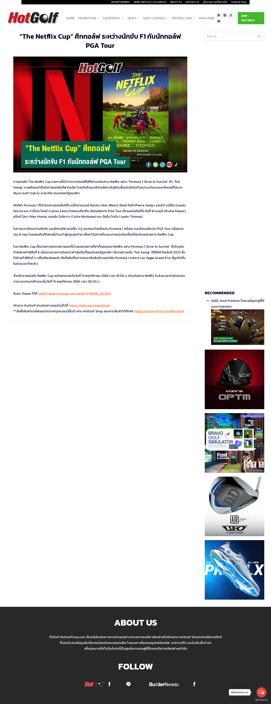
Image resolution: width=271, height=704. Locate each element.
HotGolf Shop (239, 2)
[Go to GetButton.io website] (261, 700)
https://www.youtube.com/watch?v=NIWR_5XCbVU (74, 293)
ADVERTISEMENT (120, 2)
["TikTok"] (231, 15)
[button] (98, 18)
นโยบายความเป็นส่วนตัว (215, 2)
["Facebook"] (219, 15)
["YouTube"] (219, 21)
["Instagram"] (225, 15)
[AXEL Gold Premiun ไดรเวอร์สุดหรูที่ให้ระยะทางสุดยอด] (237, 327)
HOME (70, 18)
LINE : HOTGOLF (248, 18)
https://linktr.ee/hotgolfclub (89, 305)
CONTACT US (192, 2)
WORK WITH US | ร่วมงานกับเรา (150, 2)
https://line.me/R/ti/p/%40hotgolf (159, 311)
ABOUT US (176, 2)
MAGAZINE (206, 18)
